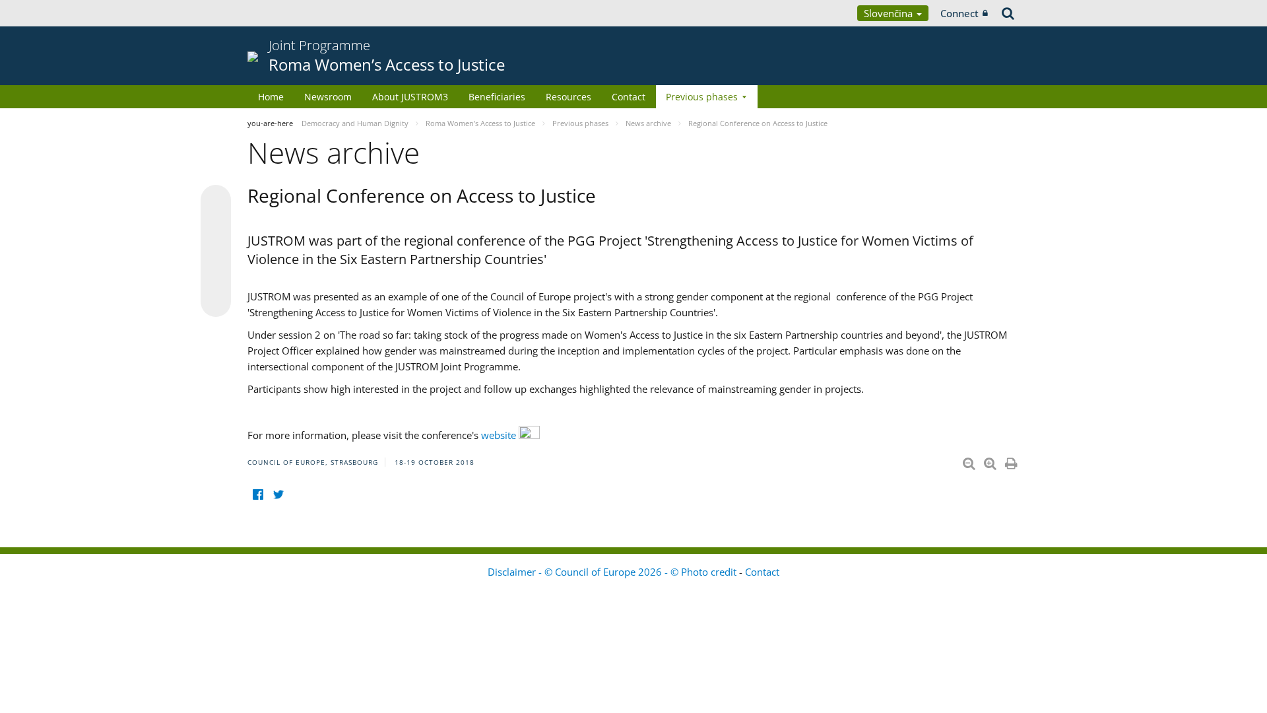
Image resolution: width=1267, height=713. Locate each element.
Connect (959, 13)
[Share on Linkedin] (216, 277)
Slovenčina (889, 13)
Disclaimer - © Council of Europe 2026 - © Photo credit (613, 571)
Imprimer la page (1012, 461)
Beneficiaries (497, 96)
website (500, 435)
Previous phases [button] (702, 96)
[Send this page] (216, 302)
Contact (628, 96)
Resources (568, 96)
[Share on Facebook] (216, 251)
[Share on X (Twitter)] (216, 226)
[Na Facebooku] (257, 494)
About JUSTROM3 (410, 96)
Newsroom (328, 96)
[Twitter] (278, 494)
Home (271, 96)
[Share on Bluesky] (216, 201)
